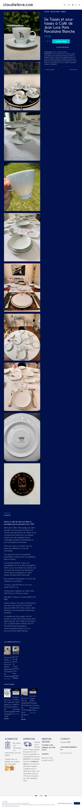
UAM (62, 62)
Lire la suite (7, 678)
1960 (57, 53)
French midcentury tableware (60, 57)
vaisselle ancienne (70, 62)
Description (7, 515)
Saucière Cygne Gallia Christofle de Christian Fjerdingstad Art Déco (34, 703)
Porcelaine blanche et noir (58, 61)
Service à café (72, 61)
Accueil (46, 11)
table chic (57, 62)
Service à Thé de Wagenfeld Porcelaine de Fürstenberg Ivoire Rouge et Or (25, 707)
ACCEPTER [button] (77, 803)
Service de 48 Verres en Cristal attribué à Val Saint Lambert (16, 666)
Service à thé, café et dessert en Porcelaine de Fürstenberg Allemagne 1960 (8, 708)
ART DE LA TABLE (55, 11)
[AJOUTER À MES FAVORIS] (10, 659)
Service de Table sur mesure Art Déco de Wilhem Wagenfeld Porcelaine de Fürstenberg (8, 666)
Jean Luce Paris (48, 59)
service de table (49, 62)
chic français (48, 55)
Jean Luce (73, 57)
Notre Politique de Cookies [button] (65, 803)
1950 (54, 53)
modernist (57, 59)
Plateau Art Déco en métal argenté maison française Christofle (16, 704)
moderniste (64, 59)
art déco (62, 53)
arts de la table (70, 53)
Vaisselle (63, 11)
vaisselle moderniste (50, 64)
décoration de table (59, 55)
